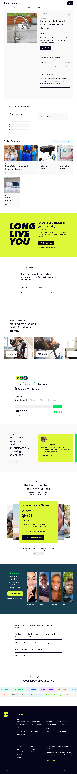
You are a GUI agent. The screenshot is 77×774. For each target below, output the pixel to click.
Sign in (53, 247)
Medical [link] (33, 719)
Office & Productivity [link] (36, 724)
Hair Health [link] (63, 727)
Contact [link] (33, 752)
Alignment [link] (48, 731)
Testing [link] (62, 724)
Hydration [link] (63, 721)
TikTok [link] (18, 749)
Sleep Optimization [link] (21, 724)
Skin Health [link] (49, 721)
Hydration (57, 66)
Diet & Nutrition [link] (20, 734)
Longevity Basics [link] (35, 721)
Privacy (71, 771)
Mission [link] (33, 746)
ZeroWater (43, 18)
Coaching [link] (48, 719)
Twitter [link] (18, 754)
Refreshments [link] (35, 731)
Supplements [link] (19, 727)
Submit (53, 293)
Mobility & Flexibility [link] (51, 724)
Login (48, 117)
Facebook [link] (19, 752)
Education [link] (63, 731)
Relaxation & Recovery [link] (22, 721)
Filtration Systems (65, 66)
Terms (65, 771)
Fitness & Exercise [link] (21, 731)
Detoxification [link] (64, 719)
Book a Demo (39, 554)
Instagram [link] (19, 746)
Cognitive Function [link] (36, 727)
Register (43, 117)
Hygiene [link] (18, 719)
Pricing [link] (33, 749)
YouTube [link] (18, 757)
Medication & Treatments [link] (49, 728)
